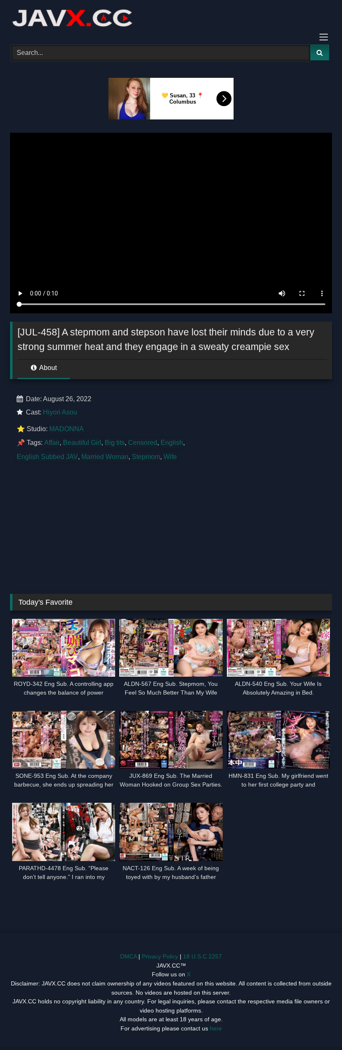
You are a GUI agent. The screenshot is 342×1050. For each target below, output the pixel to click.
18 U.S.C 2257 (202, 956)
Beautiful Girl (82, 442)
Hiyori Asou (60, 412)
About (47, 367)
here (216, 1028)
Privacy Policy (160, 956)
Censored (142, 442)
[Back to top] (316, 1025)
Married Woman (104, 456)
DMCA (128, 956)
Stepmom (146, 456)
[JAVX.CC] (171, 19)
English (172, 442)
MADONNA (66, 428)
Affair (52, 442)
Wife (170, 456)
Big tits (115, 442)
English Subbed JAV (47, 456)
